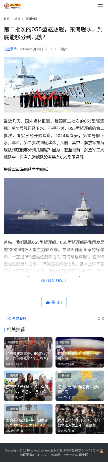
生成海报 (18, 318)
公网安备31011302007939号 (40, 455)
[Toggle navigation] (100, 6)
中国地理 (61, 49)
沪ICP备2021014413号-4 (81, 450)
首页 (7, 19)
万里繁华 (10, 49)
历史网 (83, 455)
